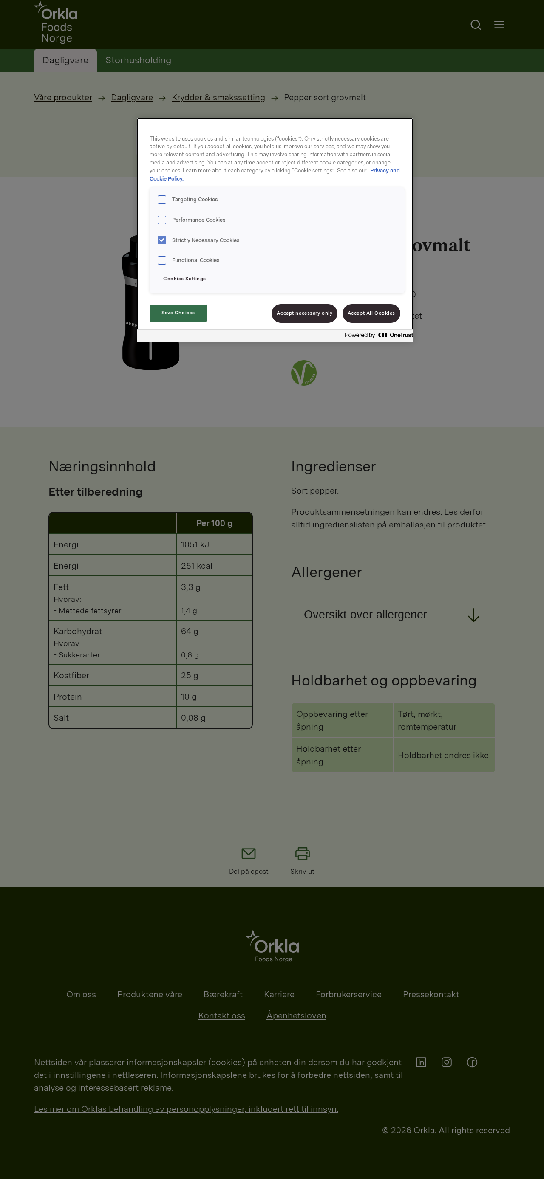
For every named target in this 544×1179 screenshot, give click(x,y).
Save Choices (178, 313)
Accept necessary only (304, 313)
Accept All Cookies (371, 313)
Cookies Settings (184, 279)
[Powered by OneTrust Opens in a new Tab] (376, 337)
